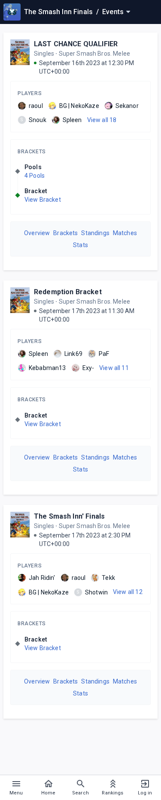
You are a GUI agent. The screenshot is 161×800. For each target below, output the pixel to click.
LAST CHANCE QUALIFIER (76, 44)
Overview (37, 233)
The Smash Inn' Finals (69, 516)
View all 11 (114, 367)
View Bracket (42, 199)
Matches (125, 233)
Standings (95, 233)
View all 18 (102, 119)
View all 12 (128, 591)
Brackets (32, 152)
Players (30, 93)
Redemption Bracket (68, 292)
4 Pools (34, 175)
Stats (80, 245)
